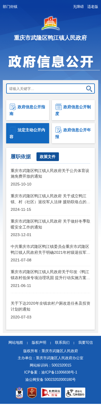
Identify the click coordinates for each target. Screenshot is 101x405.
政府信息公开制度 (73, 110)
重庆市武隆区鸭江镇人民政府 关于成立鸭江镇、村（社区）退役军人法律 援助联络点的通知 (50, 199)
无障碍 (78, 6)
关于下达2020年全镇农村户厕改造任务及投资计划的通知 (50, 306)
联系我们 (62, 342)
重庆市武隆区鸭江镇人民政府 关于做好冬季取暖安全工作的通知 (50, 224)
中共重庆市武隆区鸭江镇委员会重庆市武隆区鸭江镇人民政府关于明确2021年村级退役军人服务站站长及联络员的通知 (50, 249)
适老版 (92, 6)
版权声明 (39, 342)
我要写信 (85, 342)
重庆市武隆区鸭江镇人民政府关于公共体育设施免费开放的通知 (50, 173)
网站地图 (15, 342)
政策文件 (48, 156)
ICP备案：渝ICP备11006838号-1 (50, 372)
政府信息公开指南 (27, 110)
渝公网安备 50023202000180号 (50, 379)
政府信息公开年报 (73, 133)
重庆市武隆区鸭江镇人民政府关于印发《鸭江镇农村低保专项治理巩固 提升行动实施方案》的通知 (50, 275)
